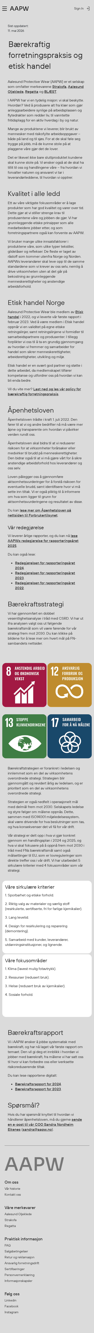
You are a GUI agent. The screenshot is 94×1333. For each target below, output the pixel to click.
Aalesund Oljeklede (18, 1214)
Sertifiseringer (15, 1269)
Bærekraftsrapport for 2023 (38, 1089)
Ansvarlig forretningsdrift (22, 1263)
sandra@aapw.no (37, 1129)
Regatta (31, 91)
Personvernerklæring (19, 1275)
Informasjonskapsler (18, 1281)
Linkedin (10, 1300)
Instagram (11, 1312)
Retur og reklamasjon (19, 1257)
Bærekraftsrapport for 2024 (38, 1084)
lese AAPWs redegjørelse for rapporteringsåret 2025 (43, 540)
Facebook (11, 1306)
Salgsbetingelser (16, 1251)
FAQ (8, 1245)
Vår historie (12, 1189)
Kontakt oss (13, 1194)
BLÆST (50, 91)
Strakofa (59, 86)
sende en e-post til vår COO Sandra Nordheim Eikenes (45, 1124)
